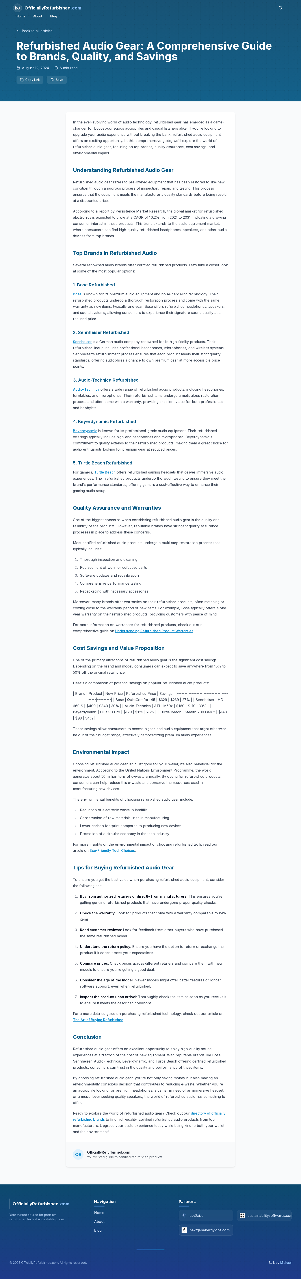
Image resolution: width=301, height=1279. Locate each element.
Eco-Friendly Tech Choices (112, 850)
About (37, 16)
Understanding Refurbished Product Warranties (154, 631)
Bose (77, 294)
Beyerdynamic (85, 431)
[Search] (280, 8)
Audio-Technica (86, 389)
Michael (286, 1262)
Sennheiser (82, 341)
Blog (53, 16)
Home (21, 16)
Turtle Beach (104, 472)
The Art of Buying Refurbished (98, 1020)
